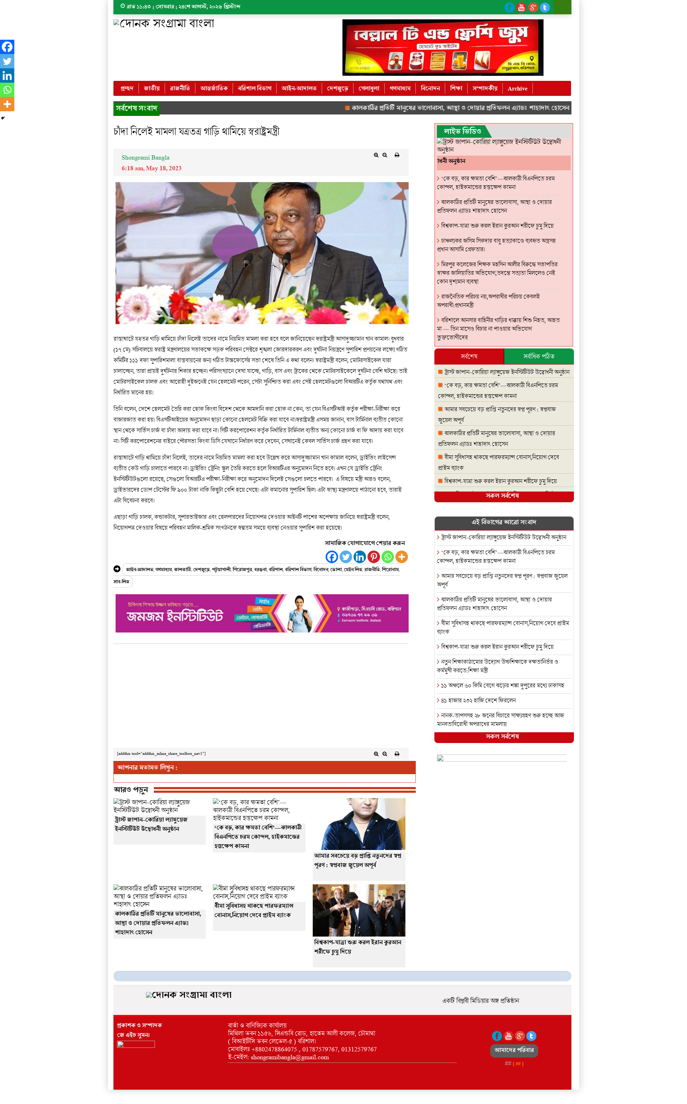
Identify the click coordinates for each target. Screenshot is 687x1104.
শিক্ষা (456, 88)
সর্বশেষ (469, 356)
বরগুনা (260, 570)
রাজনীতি (180, 88)
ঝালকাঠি (182, 570)
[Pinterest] (373, 557)
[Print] (397, 155)
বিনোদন (430, 88)
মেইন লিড (353, 570)
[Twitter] (346, 557)
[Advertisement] (261, 698)
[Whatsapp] (387, 557)
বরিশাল (276, 570)
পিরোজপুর (242, 570)
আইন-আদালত (299, 88)
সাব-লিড (121, 582)
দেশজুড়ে (337, 88)
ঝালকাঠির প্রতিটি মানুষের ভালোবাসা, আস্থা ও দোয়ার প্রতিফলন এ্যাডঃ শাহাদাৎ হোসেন (427, 109)
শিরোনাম (390, 570)
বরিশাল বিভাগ (254, 88)
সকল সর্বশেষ (502, 497)
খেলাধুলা (369, 88)
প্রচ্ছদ (127, 88)
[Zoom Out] (385, 155)
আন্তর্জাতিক (214, 88)
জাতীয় (152, 88)
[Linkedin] (360, 557)
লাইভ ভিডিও (462, 132)
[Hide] (3, 118)
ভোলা (336, 570)
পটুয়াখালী (221, 570)
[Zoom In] (376, 155)
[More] (401, 557)
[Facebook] (332, 557)
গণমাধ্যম (400, 88)
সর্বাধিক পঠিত (538, 356)
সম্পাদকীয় (485, 88)
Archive (517, 88)
